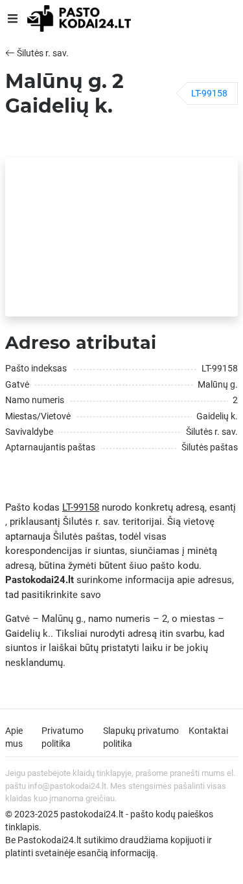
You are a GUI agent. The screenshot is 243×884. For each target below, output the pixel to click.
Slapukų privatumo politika (141, 737)
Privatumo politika (62, 737)
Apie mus (14, 737)
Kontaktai (208, 730)
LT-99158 (209, 93)
